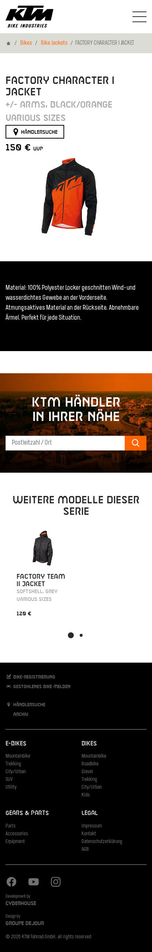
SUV (9, 779)
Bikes (26, 43)
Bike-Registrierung (33, 677)
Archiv (20, 715)
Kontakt (89, 834)
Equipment (15, 841)
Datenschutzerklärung (102, 841)
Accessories (17, 834)
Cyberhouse (21, 903)
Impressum (92, 826)
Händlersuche (39, 132)
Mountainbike (18, 756)
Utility (11, 787)
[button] (71, 635)
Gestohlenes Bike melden (41, 687)
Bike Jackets (54, 43)
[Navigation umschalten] (139, 17)
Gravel (87, 772)
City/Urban (16, 772)
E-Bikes (16, 743)
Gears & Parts (27, 813)
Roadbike (90, 764)
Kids (86, 795)
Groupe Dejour (25, 923)
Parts (10, 826)
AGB (85, 849)
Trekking (13, 764)
